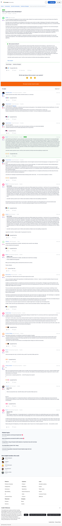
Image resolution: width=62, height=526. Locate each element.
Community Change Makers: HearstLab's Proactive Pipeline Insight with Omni (16, 449)
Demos (40, 491)
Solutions (24, 481)
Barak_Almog (8, 274)
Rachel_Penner (8, 312)
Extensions (7, 489)
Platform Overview (9, 484)
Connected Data (8, 496)
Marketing (24, 486)
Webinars (41, 496)
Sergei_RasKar (8, 104)
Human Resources (26, 491)
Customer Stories (42, 494)
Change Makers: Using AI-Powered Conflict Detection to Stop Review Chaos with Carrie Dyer (19, 442)
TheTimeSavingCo (8, 465)
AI (5, 494)
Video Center (41, 489)
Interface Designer (25, 6)
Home (2, 6)
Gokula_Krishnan (9, 365)
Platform (7, 481)
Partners (6, 501)
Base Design (8, 64)
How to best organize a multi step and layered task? (12, 434)
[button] (1, 2)
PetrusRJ (7, 386)
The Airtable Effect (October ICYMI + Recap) (10, 445)
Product (23, 484)
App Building (7, 491)
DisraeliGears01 (8, 468)
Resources (7, 499)
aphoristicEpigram (8, 458)
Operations (24, 489)
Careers (22, 504)
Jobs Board (4, 440)
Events (40, 486)
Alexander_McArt (9, 92)
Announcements (5, 443)
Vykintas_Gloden (8, 472)
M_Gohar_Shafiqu (9, 333)
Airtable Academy (42, 484)
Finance (23, 496)
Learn (40, 481)
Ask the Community (15, 6)
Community (7, 6)
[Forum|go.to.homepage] (8, 2)
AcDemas (7, 461)
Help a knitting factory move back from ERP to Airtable (12, 438)
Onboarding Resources (6, 447)
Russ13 (7, 137)
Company (23, 499)
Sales (23, 494)
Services (6, 504)
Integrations (7, 486)
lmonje (7, 17)
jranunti (7, 214)
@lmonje (14, 105)
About (22, 501)
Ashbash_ (7, 241)
